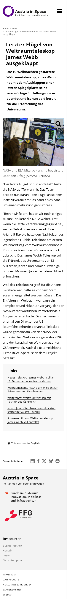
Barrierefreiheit (12, 589)
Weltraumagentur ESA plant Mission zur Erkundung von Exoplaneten (32, 389)
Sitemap (7, 594)
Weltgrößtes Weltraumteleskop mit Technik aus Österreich (29, 399)
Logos (6, 555)
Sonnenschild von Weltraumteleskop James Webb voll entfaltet (30, 420)
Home (6, 28)
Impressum (9, 574)
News (14, 28)
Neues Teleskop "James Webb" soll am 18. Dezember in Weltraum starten (31, 379)
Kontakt (7, 550)
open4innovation (33, 483)
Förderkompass (12, 560)
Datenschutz (11, 579)
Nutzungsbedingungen (17, 584)
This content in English (25, 443)
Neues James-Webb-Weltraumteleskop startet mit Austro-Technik (31, 410)
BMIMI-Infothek (12, 545)
